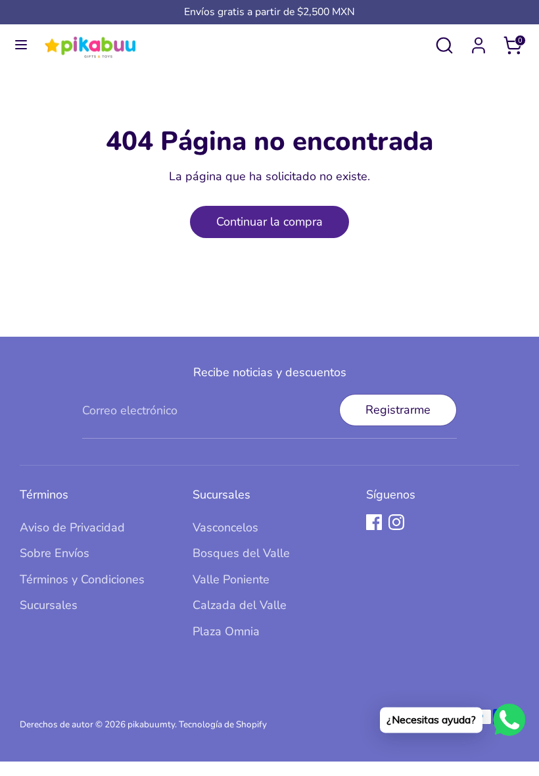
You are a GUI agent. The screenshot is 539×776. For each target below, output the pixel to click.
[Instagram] (396, 522)
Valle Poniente (231, 579)
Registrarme (398, 410)
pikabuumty (151, 724)
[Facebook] (374, 522)
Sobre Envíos (54, 553)
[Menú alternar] (21, 45)
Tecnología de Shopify (223, 724)
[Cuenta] (478, 41)
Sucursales (49, 605)
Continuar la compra (269, 222)
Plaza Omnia (226, 631)
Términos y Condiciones (82, 579)
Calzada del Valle (240, 605)
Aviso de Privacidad (72, 527)
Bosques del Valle (241, 553)
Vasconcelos (225, 527)
